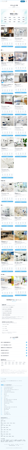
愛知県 (24, 19)
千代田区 (14, 399)
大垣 (8, 414)
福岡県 (19, 21)
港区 (10, 399)
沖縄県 (13, 436)
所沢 (11, 389)
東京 (11, 388)
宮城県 (10, 17)
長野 (9, 408)
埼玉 (16, 389)
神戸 (4, 393)
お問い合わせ (12, 444)
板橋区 (5, 409)
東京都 (23, 17)
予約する (7, 46)
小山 (7, 389)
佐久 (8, 408)
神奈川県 (5, 19)
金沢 (4, 405)
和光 (8, 389)
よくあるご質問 (16, 444)
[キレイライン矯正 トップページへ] (4, 1)
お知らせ (9, 444)
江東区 (6, 399)
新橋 (4, 399)
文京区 (8, 388)
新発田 (6, 408)
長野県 (10, 425)
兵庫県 (14, 21)
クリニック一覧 (5, 444)
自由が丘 (5, 388)
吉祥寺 (5, 398)
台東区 (10, 388)
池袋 (6, 409)
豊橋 (7, 414)
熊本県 (23, 21)
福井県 (7, 425)
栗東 (8, 403)
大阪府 (10, 21)
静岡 (4, 394)
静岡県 (19, 19)
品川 (12, 399)
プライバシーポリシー (21, 444)
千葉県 (19, 17)
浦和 (15, 389)
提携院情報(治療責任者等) (12, 445)
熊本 (4, 404)
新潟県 (10, 19)
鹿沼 (12, 389)
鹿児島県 (10, 436)
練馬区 (8, 409)
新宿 (6, 388)
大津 (7, 403)
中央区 (9, 399)
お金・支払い (7, 441)
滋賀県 (10, 429)
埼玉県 (14, 17)
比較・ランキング (11, 441)
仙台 (4, 410)
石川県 (15, 19)
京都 (4, 403)
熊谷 (4, 389)
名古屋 (5, 414)
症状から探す (3, 441)
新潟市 (5, 408)
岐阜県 (2, 427)
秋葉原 (16, 399)
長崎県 (5, 436)
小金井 (6, 398)
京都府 (5, 21)
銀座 (7, 399)
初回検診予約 (22, 1)
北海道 (5, 17)
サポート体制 (17, 445)
